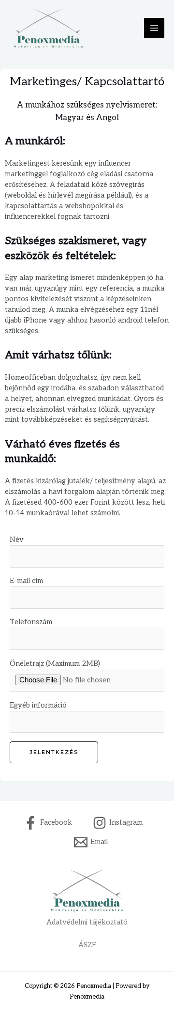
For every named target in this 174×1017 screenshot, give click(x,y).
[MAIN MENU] (154, 28)
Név (17, 540)
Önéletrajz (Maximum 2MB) (55, 664)
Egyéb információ (38, 705)
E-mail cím (26, 581)
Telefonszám (31, 622)
